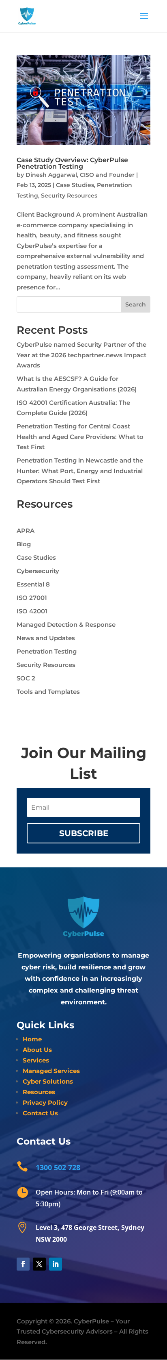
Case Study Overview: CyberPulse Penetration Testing (72, 163)
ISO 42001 (32, 611)
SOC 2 (26, 678)
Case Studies (75, 185)
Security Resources (69, 195)
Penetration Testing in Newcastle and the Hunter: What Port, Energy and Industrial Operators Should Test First (80, 470)
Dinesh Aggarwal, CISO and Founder (80, 174)
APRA (25, 530)
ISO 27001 (32, 598)
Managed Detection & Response (66, 624)
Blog (24, 544)
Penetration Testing (47, 651)
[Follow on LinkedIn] (55, 1264)
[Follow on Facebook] (23, 1264)
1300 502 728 (58, 1167)
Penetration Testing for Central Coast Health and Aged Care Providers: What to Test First (80, 436)
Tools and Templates (48, 691)
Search (135, 304)
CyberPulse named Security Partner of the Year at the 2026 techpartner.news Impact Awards (81, 355)
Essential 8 (33, 584)
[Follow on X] (39, 1264)
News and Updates (46, 638)
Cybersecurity (38, 571)
